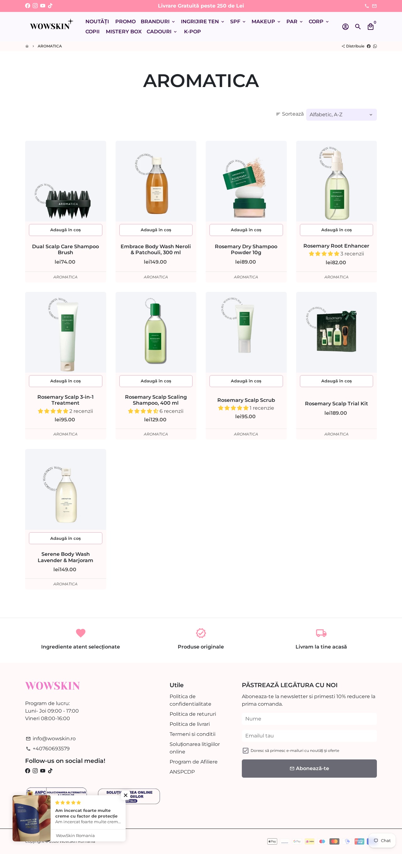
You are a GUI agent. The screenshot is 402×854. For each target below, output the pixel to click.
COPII (92, 32)
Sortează (290, 114)
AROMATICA (50, 46)
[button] (324, 254)
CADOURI (162, 32)
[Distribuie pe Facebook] (369, 46)
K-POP (192, 32)
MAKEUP (266, 22)
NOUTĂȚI (97, 22)
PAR (295, 22)
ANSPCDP (182, 772)
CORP (319, 22)
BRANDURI (158, 22)
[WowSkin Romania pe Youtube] (42, 6)
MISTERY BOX (124, 32)
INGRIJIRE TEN (203, 22)
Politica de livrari (190, 724)
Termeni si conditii (192, 734)
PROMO (125, 22)
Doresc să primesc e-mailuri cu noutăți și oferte (295, 750)
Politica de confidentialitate (190, 700)
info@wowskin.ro (51, 739)
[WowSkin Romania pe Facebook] (27, 6)
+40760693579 (48, 749)
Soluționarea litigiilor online (195, 748)
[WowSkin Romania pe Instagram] (35, 6)
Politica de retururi (193, 714)
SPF (238, 22)
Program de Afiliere (194, 762)
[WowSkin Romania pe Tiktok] (50, 6)
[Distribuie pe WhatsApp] (375, 46)
